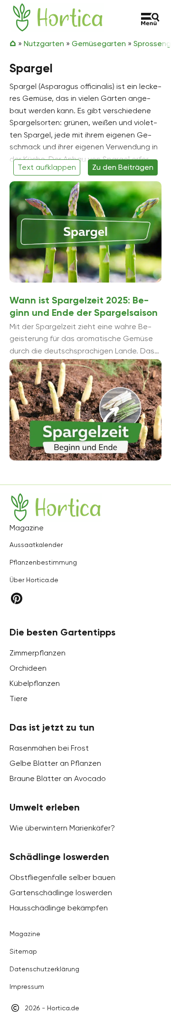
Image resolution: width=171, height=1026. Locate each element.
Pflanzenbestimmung (43, 562)
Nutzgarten (44, 43)
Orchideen (28, 668)
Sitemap (23, 951)
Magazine (25, 934)
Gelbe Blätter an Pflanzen (55, 763)
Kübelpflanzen (35, 683)
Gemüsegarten (99, 43)
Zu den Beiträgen (122, 167)
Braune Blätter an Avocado (58, 778)
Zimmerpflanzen (38, 652)
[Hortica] (57, 17)
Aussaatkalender (36, 544)
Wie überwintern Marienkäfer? (62, 827)
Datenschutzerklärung (44, 969)
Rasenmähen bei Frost (49, 747)
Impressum (27, 986)
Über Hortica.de (34, 580)
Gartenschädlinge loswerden (61, 892)
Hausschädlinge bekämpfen (59, 907)
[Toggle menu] (150, 19)
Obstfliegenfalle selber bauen (62, 877)
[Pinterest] (17, 598)
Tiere (19, 698)
